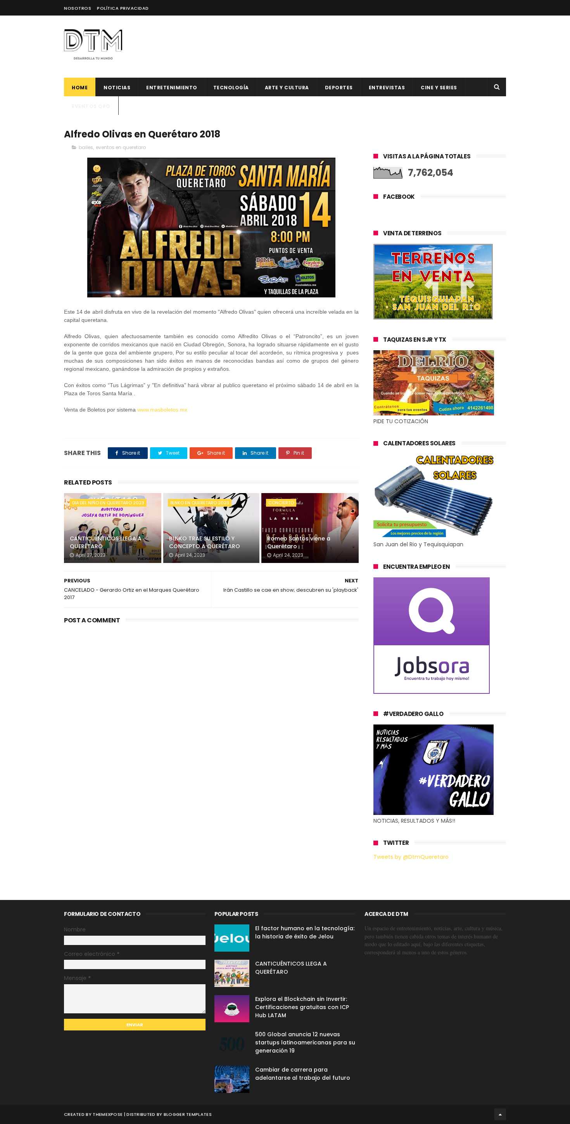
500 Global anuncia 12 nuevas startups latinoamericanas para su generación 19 (305, 1042)
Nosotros (77, 8)
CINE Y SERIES (439, 87)
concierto (281, 503)
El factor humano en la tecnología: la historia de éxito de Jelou (304, 932)
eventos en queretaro (121, 147)
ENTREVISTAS (387, 87)
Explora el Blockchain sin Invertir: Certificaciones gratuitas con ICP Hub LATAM (302, 1007)
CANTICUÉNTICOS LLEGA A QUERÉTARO (106, 542)
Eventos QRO (91, 106)
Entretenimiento (171, 87)
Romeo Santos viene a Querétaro (298, 542)
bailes (86, 147)
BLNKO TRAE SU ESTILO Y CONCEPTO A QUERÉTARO (204, 542)
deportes (339, 87)
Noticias (117, 87)
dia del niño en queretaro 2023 (108, 503)
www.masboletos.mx (162, 410)
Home (80, 87)
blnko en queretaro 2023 (199, 503)
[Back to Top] (500, 1114)
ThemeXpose (108, 1114)
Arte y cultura (287, 87)
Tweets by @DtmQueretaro (411, 857)
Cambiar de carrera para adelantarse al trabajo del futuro (302, 1074)
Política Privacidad (123, 8)
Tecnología (231, 87)
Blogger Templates (188, 1114)
